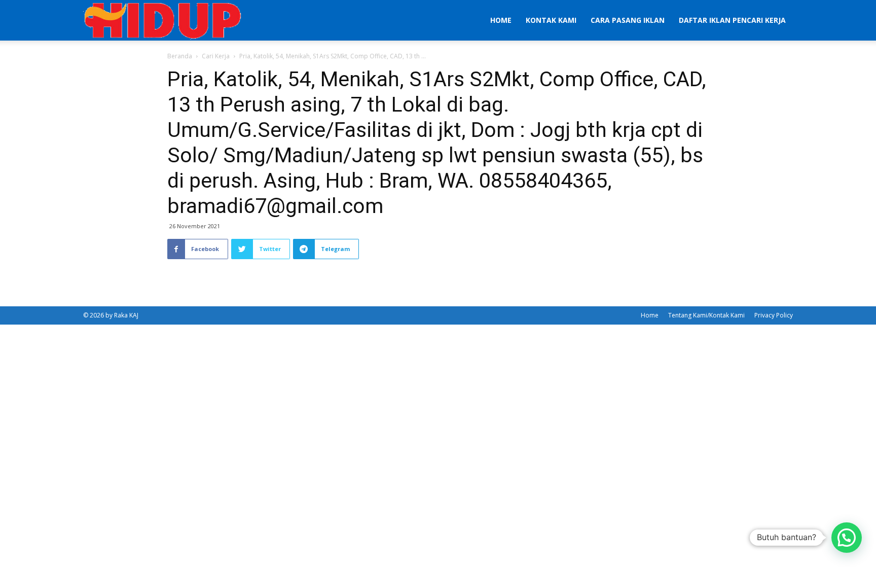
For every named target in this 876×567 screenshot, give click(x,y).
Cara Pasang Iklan (628, 20)
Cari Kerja (216, 56)
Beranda (179, 56)
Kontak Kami (551, 20)
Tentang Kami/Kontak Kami (706, 315)
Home (501, 20)
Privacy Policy (773, 315)
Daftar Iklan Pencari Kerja (732, 20)
